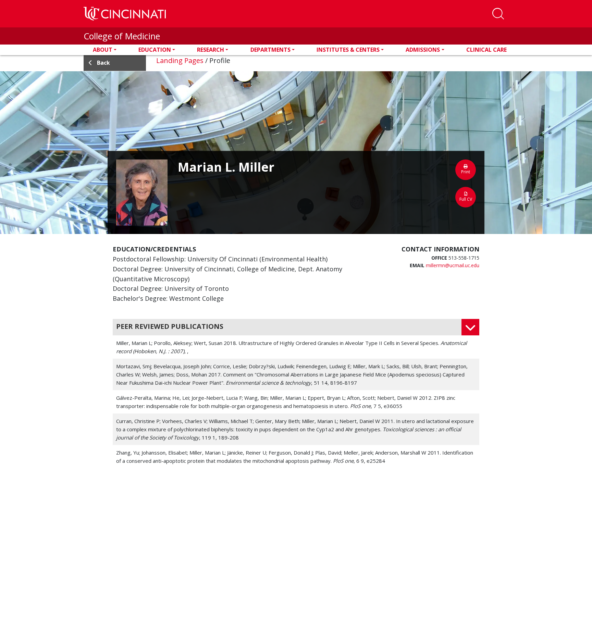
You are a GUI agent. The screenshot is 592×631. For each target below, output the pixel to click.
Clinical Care (486, 49)
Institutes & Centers (348, 49)
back (103, 62)
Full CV (465, 199)
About (102, 49)
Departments (270, 49)
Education (154, 49)
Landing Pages (180, 60)
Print (465, 172)
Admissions (423, 49)
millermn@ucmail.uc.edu (452, 265)
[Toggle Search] (498, 13)
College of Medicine (122, 36)
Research (210, 49)
